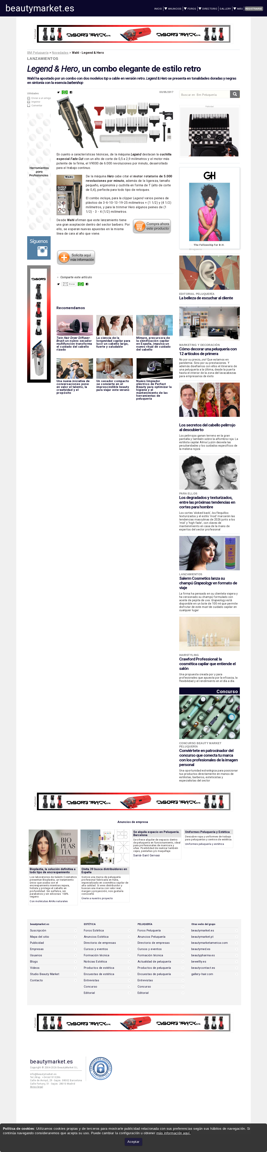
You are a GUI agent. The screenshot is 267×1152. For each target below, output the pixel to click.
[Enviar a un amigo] (69, 285)
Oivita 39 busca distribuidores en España (104, 870)
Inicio (158, 8)
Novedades (60, 53)
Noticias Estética (95, 961)
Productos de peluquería (154, 967)
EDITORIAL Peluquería (196, 293)
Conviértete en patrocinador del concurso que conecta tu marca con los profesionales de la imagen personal (208, 757)
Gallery (225, 8)
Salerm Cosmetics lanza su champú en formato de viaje (208, 583)
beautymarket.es (39, 8)
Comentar (36, 105)
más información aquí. (173, 1133)
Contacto (36, 980)
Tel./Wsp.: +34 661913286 (45, 1077)
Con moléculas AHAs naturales (49, 901)
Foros (192, 8)
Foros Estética (94, 930)
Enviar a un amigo (41, 98)
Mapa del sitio (39, 936)
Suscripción (38, 930)
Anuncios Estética (96, 936)
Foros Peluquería (149, 930)
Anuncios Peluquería (152, 936)
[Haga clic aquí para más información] (76, 264)
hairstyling (189, 655)
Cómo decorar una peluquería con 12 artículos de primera (208, 351)
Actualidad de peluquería (154, 961)
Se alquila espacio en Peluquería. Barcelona (156, 833)
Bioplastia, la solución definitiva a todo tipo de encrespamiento (52, 870)
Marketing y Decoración (199, 344)
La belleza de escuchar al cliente (206, 298)
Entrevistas (91, 980)
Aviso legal (36, 1087)
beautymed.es (201, 949)
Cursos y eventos (96, 949)
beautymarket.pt (202, 936)
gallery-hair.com (202, 974)
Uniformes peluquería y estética (204, 843)
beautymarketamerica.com (209, 942)
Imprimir (35, 101)
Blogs (34, 961)
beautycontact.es (203, 967)
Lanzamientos (42, 59)
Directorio (209, 8)
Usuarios (36, 955)
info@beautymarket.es (43, 1074)
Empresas (37, 949)
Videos (35, 967)
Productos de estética (99, 967)
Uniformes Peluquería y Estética (207, 832)
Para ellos (188, 493)
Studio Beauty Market (44, 974)
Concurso (227, 691)
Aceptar (133, 1142)
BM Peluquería (37, 53)
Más (240, 8)
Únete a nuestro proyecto (97, 898)
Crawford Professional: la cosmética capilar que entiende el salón (207, 664)
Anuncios (175, 8)
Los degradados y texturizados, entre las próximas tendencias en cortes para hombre (207, 502)
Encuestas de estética (99, 974)
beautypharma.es (203, 955)
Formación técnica (96, 955)
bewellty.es (198, 961)
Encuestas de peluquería (154, 974)
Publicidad (37, 942)
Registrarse (253, 8)
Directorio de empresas (100, 942)
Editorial (89, 992)
